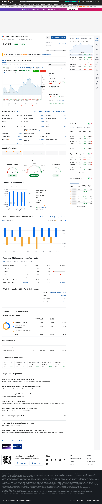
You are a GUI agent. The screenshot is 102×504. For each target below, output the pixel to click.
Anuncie (89, 458)
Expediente (90, 464)
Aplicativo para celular (75, 458)
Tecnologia (63, 295)
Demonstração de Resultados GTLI (17, 217)
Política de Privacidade (86, 500)
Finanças (16, 60)
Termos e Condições (73, 500)
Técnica (23, 60)
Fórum (29, 60)
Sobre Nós (89, 455)
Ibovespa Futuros (74, 57)
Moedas (72, 38)
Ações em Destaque (76, 154)
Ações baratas (93, 6)
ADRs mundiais (36, 6)
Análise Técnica (9, 148)
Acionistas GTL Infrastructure (15, 312)
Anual (3, 220)
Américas (55, 6)
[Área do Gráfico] (7, 68)
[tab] (5, 153)
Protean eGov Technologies (23, 362)
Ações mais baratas (76, 178)
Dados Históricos (23, 64)
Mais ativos (72, 127)
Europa (60, 6)
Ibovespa (72, 54)
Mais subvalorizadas (74, 182)
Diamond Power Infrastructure (61, 362)
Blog (71, 455)
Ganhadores (79, 127)
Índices (77, 38)
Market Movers (74, 124)
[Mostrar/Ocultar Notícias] (37, 68)
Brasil (17, 6)
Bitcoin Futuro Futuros (75, 66)
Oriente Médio (66, 6)
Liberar (26, 282)
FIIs (51, 6)
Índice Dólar (72, 69)
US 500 (71, 59)
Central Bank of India (8, 350)
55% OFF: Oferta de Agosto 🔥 (72, 1)
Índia (64, 301)
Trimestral (10, 220)
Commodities (84, 38)
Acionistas (15, 64)
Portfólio (72, 461)
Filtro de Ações (63, 4)
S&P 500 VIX (73, 64)
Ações (4, 6)
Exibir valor (61, 43)
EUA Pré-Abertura (28, 6)
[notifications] (96, 1)
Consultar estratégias (46, 54)
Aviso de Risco (96, 500)
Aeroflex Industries (33, 362)
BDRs (48, 6)
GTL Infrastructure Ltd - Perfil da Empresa (20, 289)
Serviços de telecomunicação (58, 292)
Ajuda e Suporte (91, 461)
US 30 (71, 62)
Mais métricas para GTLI (59, 111)
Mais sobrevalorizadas (86, 182)
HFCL (5, 362)
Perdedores (87, 127)
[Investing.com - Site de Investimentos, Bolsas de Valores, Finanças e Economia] (8, 1)
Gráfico (9, 60)
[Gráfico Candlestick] (4, 68)
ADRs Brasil (43, 6)
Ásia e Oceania (73, 6)
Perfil (10, 64)
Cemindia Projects (46, 362)
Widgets (72, 464)
